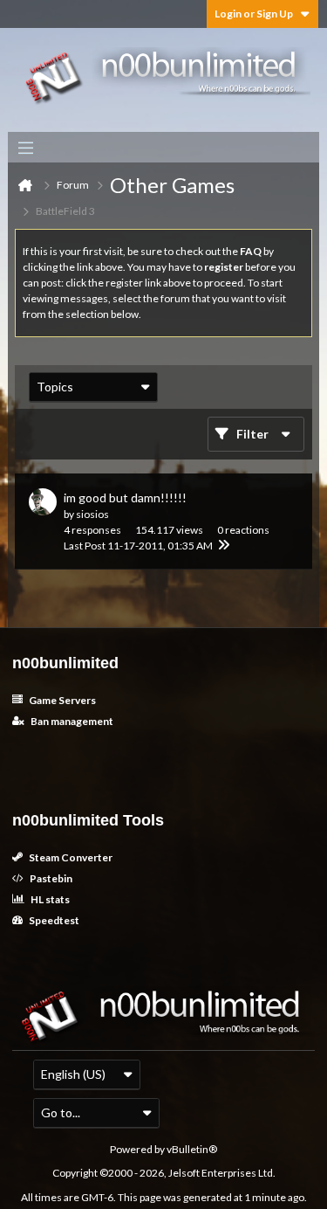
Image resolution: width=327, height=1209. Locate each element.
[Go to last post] (223, 546)
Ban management (71, 721)
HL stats (49, 899)
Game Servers (61, 700)
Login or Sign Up (254, 13)
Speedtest (53, 920)
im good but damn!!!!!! (125, 497)
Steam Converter (69, 857)
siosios (92, 514)
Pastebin (50, 878)
